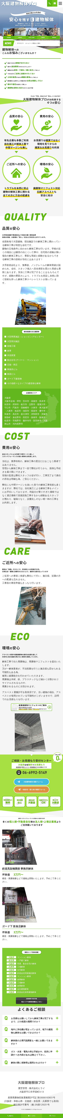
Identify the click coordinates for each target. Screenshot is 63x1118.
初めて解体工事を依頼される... (33, 43)
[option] (37, 43)
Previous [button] (15, 43)
